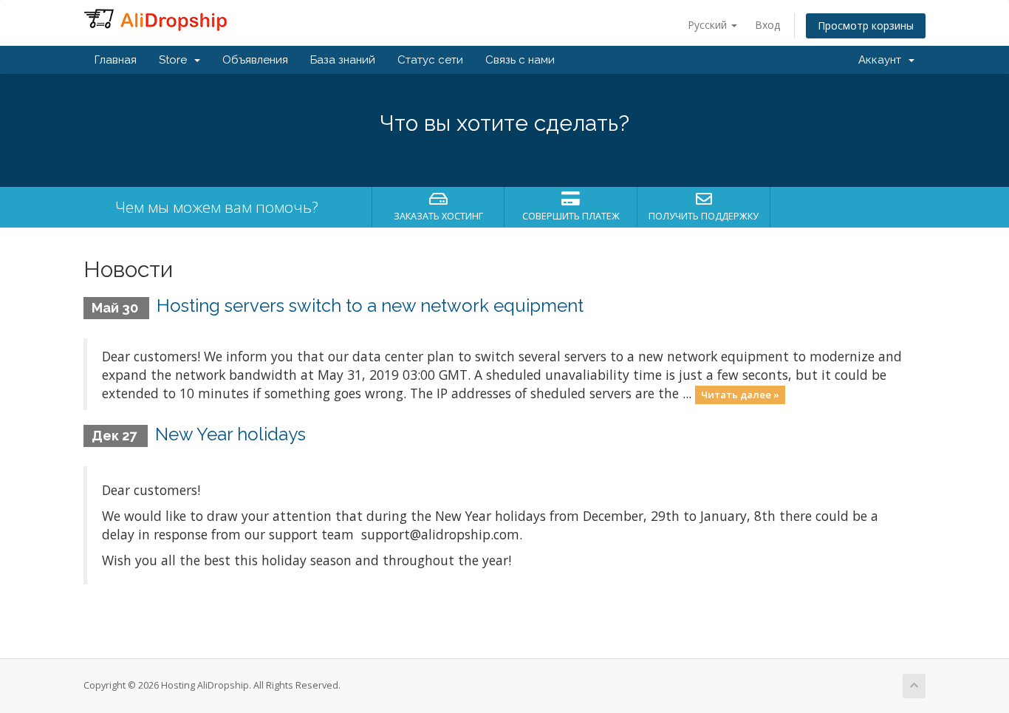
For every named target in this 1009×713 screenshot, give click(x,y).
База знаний (342, 59)
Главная (116, 59)
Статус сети (430, 59)
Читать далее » (740, 394)
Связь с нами (520, 59)
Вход (767, 25)
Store (176, 59)
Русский (709, 25)
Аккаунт (882, 59)
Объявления (255, 59)
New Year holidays (230, 434)
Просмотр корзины (866, 25)
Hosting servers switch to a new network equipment (370, 305)
